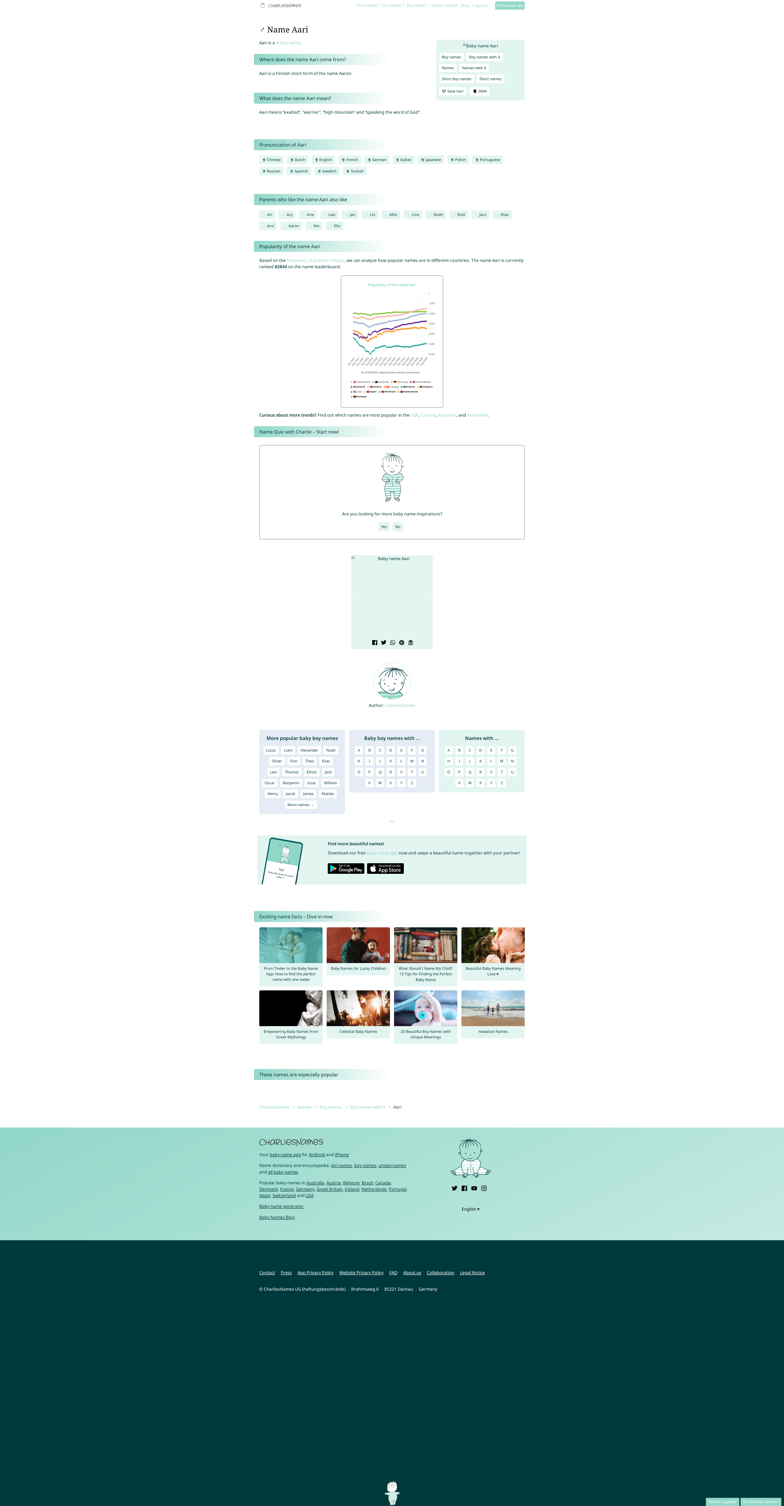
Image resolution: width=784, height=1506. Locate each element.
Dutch (299, 159)
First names (367, 5)
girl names (341, 1165)
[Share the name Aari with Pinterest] (401, 643)
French (351, 159)
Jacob (290, 793)
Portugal (397, 1189)
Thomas (292, 772)
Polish (460, 159)
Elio (337, 225)
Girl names (391, 5)
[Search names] (473, 6)
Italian (405, 159)
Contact (267, 1272)
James (308, 793)
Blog (465, 5)
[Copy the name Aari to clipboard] (410, 643)
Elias (505, 214)
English (325, 159)
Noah (438, 214)
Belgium (351, 1183)
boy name (290, 43)
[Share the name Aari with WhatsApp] (392, 643)
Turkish (357, 171)
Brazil (367, 1183)
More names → (300, 804)
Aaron (293, 225)
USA (415, 415)
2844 (482, 91)
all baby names (283, 1172)
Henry (272, 793)
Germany (305, 1189)
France (287, 1189)
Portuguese (489, 159)
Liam (288, 750)
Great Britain (330, 1189)
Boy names (416, 5)
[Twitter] (454, 1187)
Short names (490, 78)
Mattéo (328, 793)
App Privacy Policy (315, 1272)
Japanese (432, 159)
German (378, 159)
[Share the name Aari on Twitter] (383, 643)
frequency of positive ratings (315, 260)
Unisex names (443, 5)
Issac (311, 782)
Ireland (352, 1189)
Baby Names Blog (277, 1217)
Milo (393, 214)
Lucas (271, 750)
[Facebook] (464, 1187)
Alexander (309, 750)
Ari (269, 214)
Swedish (328, 171)
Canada (428, 415)
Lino (415, 214)
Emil (461, 214)
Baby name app (510, 5)
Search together (722, 1501)
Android (317, 1154)
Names (448, 67)
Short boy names (456, 78)
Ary (290, 214)
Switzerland (284, 1195)
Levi (332, 214)
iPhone (342, 1154)
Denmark (268, 1189)
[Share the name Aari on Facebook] (374, 643)
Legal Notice (472, 1272)
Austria (333, 1183)
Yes (384, 526)
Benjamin (291, 782)
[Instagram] (484, 1187)
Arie (310, 214)
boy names (365, 1165)
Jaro (482, 214)
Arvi (270, 225)
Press (286, 1272)
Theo (309, 761)
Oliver (277, 761)
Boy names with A (484, 57)
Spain (264, 1195)
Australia (447, 415)
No (397, 526)
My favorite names (759, 1501)
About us (412, 1272)
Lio (372, 214)
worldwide (477, 415)
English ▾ (471, 1209)
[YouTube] (474, 1187)
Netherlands (374, 1189)
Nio (316, 225)
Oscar (270, 782)
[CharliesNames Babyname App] (281, 6)
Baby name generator (281, 1206)
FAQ (393, 1272)
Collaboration (440, 1272)
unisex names (392, 1165)
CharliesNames (400, 705)
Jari (352, 214)
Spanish (300, 171)
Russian (273, 171)
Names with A (474, 67)
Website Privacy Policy (361, 1272)
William (330, 782)
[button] (357, 597)
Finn (293, 761)
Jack (328, 772)
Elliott (312, 772)
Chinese (273, 159)
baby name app (382, 853)
